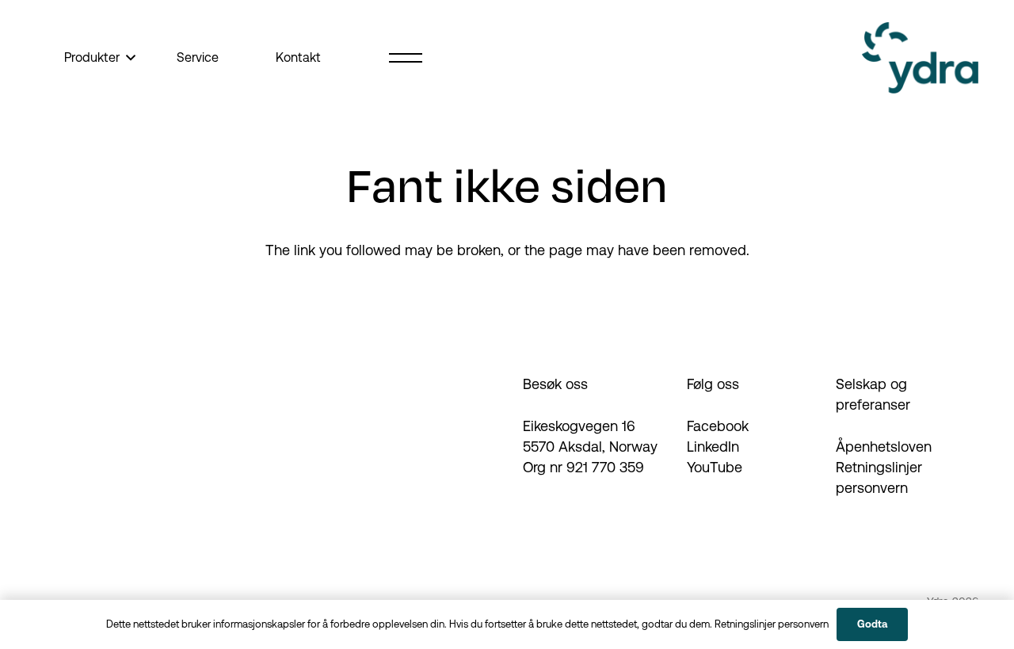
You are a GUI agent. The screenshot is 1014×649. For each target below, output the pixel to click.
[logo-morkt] (920, 58)
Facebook (718, 426)
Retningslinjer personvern (772, 624)
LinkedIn (713, 446)
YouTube (714, 467)
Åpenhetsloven (884, 446)
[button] (127, 58)
